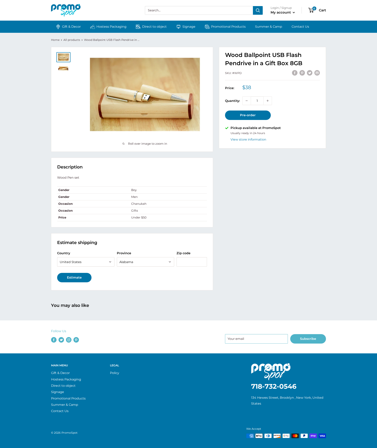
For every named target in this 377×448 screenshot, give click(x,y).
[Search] (258, 10)
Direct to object (154, 26)
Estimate (74, 277)
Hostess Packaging (111, 26)
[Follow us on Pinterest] (76, 340)
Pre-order (248, 115)
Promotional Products (228, 26)
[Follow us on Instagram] (68, 340)
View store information (248, 139)
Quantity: (232, 100)
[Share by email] (317, 73)
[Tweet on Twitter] (309, 73)
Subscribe (308, 339)
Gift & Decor (71, 26)
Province (124, 253)
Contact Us (300, 26)
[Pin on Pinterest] (302, 73)
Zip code (183, 253)
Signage (188, 26)
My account (281, 12)
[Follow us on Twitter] (61, 340)
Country (63, 253)
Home (55, 40)
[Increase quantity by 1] (268, 101)
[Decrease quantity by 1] (246, 101)
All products (71, 40)
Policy (114, 373)
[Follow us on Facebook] (54, 340)
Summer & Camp (268, 26)
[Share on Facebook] (294, 73)
